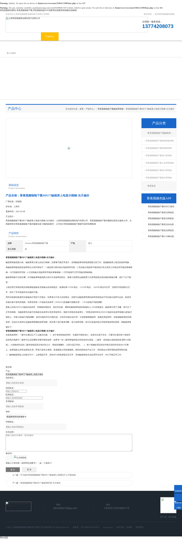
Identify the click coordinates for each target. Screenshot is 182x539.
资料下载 (136, 36)
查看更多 (151, 186)
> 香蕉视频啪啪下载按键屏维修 (158, 148)
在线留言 (154, 36)
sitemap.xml (108, 527)
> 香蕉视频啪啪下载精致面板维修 (159, 141)
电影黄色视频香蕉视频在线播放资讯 (80, 36)
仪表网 (129, 527)
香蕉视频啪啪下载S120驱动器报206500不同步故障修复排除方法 (162, 236)
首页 (81, 109)
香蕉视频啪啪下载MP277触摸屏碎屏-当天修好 (40, 483)
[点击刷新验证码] (20, 457)
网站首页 (14, 36)
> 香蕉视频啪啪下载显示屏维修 (158, 170)
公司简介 (32, 36)
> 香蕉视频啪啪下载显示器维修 (158, 155)
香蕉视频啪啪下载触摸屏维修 (111, 109)
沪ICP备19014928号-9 (90, 527)
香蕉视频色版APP (114, 36)
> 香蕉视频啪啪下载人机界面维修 (159, 163)
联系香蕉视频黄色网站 (165, 14)
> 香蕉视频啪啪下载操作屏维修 (158, 178)
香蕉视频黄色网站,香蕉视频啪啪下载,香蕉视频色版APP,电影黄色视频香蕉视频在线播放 (38, 10)
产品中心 (50, 36)
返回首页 (148, 14)
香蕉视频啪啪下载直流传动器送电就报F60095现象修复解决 (162, 224)
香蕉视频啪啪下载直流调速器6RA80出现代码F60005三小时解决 (162, 230)
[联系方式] (178, 497)
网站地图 (4, 538)
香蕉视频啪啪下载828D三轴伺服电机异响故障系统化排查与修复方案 (162, 206)
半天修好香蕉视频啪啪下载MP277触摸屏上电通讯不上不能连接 (48, 475)
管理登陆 (139, 527)
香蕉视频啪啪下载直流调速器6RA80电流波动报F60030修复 (162, 218)
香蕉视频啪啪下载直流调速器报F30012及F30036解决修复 (162, 212)
